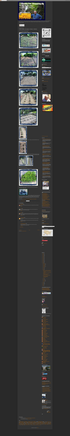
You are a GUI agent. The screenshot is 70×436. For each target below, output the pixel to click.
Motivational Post (44, 142)
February (44, 280)
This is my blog (44, 358)
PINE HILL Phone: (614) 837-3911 (45, 388)
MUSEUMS (29, 422)
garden (42, 424)
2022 (43, 254)
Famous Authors (27, 423)
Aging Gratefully (44, 320)
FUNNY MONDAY (38, 422)
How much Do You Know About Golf (46, 275)
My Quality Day (44, 339)
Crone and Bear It (44, 327)
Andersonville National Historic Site (46, 206)
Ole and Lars (44, 277)
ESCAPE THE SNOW (40, 423)
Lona (21, 208)
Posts (20, 24)
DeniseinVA (22, 204)
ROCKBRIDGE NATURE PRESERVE (46, 289)
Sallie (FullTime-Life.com (23, 223)
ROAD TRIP (33, 422)
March (43, 279)
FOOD (43, 424)
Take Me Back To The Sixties (45, 306)
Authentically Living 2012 (45, 321)
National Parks (46, 422)
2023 (43, 253)
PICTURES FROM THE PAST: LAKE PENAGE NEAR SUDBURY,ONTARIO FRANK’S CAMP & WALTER (46, 172)
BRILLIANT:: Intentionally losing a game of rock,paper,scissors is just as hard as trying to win (46, 150)
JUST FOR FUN (22, 422)
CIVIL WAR (36, 423)
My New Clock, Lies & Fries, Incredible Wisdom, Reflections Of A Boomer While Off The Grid (46, 154)
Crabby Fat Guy (44, 326)
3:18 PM (21, 215)
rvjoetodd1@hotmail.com (45, 408)
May (43, 269)
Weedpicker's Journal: (45, 359)
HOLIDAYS (30, 424)
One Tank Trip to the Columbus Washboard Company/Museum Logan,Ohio (46, 158)
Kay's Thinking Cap (45, 334)
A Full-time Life (44, 318)
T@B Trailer (46, 424)
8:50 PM (21, 221)
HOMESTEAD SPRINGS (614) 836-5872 (46, 387)
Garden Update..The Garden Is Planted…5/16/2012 (46, 274)
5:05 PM (21, 206)
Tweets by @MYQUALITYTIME (45, 81)
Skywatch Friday (38, 424)
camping (22, 423)
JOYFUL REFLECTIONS (45, 333)
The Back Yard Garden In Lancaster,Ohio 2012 (45, 276)
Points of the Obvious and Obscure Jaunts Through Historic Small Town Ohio (46, 344)
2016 (43, 259)
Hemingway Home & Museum (46, 205)
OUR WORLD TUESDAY (46, 423)
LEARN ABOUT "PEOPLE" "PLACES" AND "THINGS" (27, 421)
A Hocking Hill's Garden (45, 319)
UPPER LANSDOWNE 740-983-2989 (46, 390)
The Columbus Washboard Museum (46, 196)
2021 (43, 255)
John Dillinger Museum (44, 194)
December (44, 263)
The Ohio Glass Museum (44, 198)
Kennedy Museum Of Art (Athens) (46, 199)
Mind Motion (44, 338)
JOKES (26, 422)
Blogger (37, 427)
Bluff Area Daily (44, 322)
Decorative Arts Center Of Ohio (46, 201)
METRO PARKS (35, 424)
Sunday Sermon (26, 424)
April (43, 278)
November (44, 264)
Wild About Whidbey (45, 360)
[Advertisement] (29, 228)
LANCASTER (42, 422)
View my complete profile (44, 404)
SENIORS (23, 424)
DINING (32, 424)
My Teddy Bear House (45, 340)
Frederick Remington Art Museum (45, 195)
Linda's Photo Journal (45, 335)
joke (49, 422)
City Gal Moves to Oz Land (45, 323)
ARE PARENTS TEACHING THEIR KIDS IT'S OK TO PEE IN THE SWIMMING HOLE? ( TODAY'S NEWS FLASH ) (46, 163)
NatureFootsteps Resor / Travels (46, 341)
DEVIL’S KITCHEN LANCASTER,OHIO (46, 175)
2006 (43, 285)
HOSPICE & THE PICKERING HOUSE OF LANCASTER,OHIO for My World (46, 167)
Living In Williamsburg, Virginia (46, 336)
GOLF (24, 423)
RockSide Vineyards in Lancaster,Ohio (47, 270)
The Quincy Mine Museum (45, 197)
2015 (43, 260)
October (44, 265)
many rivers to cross (45, 337)
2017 (43, 258)
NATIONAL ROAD (32, 423)
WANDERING (40, 421)
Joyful (21, 212)
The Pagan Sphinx (44, 357)
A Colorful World (22, 217)
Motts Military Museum (44, 193)
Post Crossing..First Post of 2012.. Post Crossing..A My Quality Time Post (46, 145)
